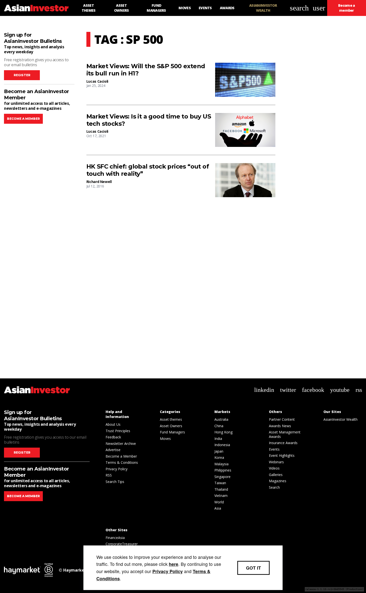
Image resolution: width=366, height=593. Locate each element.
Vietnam (221, 495)
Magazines (277, 480)
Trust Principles (118, 430)
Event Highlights (282, 455)
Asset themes (171, 419)
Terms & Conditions (122, 462)
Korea (219, 457)
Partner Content (282, 419)
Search (274, 487)
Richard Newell (99, 181)
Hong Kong (223, 432)
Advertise (113, 449)
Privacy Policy (116, 469)
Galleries (276, 474)
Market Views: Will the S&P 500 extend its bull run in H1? (145, 70)
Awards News (280, 425)
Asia (217, 508)
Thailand (221, 489)
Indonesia (222, 444)
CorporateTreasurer (122, 543)
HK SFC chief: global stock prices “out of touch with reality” (147, 170)
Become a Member (121, 456)
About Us (113, 424)
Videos (274, 468)
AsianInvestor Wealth (340, 419)
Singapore (222, 476)
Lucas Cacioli (97, 81)
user (319, 8)
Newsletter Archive (121, 443)
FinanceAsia (115, 537)
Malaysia (221, 464)
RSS (109, 475)
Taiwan (220, 482)
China (218, 425)
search (299, 8)
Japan (218, 451)
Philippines (222, 470)
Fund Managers (172, 432)
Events (274, 449)
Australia (221, 419)
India (218, 438)
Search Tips (115, 481)
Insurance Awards (283, 442)
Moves (165, 438)
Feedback (113, 437)
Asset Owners (171, 425)
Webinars (276, 462)
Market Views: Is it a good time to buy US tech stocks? (148, 120)
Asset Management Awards (285, 434)
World (219, 502)
